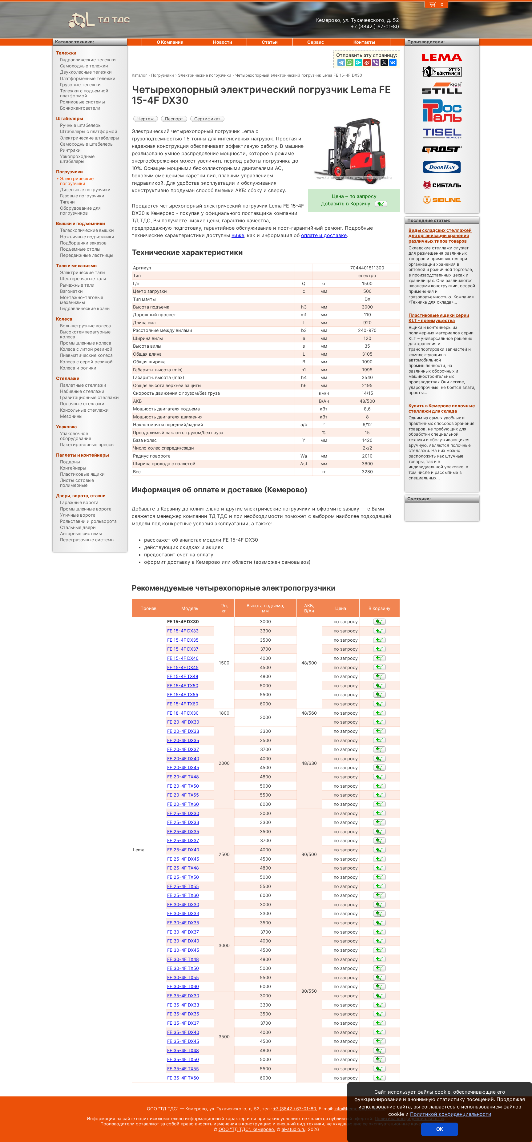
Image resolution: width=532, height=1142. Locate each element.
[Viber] (375, 62)
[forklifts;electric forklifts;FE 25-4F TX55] (379, 886)
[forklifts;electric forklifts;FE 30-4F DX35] (379, 923)
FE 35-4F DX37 (183, 1023)
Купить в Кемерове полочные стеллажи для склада (442, 408)
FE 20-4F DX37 (183, 749)
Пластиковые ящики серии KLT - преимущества (439, 318)
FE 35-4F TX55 (183, 1068)
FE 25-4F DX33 (183, 822)
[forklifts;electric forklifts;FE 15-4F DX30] (381, 204)
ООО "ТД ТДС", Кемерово (246, 1129)
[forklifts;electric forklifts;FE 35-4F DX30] (379, 996)
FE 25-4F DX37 (183, 840)
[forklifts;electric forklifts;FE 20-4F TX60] (379, 804)
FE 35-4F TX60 (183, 1077)
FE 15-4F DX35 (183, 640)
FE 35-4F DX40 (183, 1032)
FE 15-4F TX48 (182, 676)
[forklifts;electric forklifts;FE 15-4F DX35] (379, 640)
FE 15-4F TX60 (182, 703)
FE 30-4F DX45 (183, 950)
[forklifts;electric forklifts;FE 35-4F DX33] (379, 1005)
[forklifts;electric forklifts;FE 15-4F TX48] (379, 676)
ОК (439, 1129)
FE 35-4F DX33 (183, 1004)
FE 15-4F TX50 (182, 685)
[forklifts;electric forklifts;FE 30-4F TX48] (379, 959)
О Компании (170, 42)
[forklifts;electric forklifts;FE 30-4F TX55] (379, 978)
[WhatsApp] (349, 62)
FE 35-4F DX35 (183, 1013)
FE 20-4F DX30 (183, 721)
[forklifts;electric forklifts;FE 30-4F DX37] (379, 932)
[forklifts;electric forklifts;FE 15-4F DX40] (379, 658)
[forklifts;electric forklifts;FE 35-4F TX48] (379, 1050)
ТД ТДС (114, 20)
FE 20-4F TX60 (183, 804)
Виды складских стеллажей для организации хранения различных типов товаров (440, 236)
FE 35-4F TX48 (183, 1050)
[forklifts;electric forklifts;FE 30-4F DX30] (379, 905)
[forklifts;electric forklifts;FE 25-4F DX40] (379, 850)
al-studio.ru (293, 1129)
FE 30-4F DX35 (183, 922)
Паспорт (174, 118)
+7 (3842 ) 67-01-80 (294, 1108)
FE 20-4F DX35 (183, 740)
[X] (384, 62)
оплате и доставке (324, 235)
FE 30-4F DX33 (183, 913)
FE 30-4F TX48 (183, 959)
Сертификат (207, 118)
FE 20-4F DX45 (183, 767)
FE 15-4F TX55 (182, 694)
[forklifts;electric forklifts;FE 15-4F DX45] (379, 667)
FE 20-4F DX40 (183, 758)
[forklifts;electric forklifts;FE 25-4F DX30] (379, 813)
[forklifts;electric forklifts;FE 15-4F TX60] (379, 704)
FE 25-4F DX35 (183, 831)
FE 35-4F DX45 (183, 1041)
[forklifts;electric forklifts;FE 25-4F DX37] (379, 840)
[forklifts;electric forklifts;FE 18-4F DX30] (379, 713)
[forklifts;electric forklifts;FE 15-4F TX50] (379, 686)
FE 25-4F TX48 (183, 867)
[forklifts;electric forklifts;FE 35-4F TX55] (379, 1069)
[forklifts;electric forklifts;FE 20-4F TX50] (379, 786)
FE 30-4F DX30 (183, 904)
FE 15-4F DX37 (182, 649)
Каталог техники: (74, 41)
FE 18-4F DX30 (183, 713)
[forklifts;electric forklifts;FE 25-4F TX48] (379, 868)
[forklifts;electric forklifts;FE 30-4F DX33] (379, 913)
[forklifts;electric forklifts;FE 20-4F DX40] (379, 759)
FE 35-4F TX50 (183, 1059)
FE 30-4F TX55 (183, 977)
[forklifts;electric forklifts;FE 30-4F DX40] (379, 941)
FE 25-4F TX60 (183, 895)
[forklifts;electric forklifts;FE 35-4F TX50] (379, 1059)
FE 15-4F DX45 (183, 667)
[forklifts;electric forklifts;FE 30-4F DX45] (379, 950)
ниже (238, 235)
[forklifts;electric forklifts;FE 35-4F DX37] (379, 1023)
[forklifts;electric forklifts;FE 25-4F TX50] (379, 877)
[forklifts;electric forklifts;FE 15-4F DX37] (379, 649)
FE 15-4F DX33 (183, 630)
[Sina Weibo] (367, 62)
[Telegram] (341, 62)
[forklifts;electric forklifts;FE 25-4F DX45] (379, 859)
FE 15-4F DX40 (183, 658)
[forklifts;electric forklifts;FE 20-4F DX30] (379, 722)
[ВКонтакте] (393, 62)
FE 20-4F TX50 (183, 786)
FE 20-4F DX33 (183, 731)
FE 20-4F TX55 (183, 794)
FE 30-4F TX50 (183, 968)
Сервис (315, 42)
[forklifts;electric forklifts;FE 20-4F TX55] (379, 795)
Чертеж (145, 118)
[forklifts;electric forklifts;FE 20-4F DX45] (379, 768)
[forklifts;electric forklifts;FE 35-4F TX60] (379, 1078)
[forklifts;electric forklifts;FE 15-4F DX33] (379, 631)
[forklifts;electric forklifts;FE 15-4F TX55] (379, 695)
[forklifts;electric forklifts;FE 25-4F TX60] (379, 895)
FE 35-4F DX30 (183, 995)
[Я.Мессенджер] (358, 62)
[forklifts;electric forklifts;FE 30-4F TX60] (379, 986)
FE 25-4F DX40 (183, 849)
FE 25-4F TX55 (183, 886)
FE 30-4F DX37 (183, 931)
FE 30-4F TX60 (183, 986)
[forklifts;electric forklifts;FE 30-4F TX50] (379, 968)
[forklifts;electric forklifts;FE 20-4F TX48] (379, 777)
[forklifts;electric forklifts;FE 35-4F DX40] (379, 1032)
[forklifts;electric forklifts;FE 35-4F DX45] (379, 1041)
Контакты (364, 42)
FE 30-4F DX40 (183, 940)
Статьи (270, 42)
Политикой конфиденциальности (450, 1114)
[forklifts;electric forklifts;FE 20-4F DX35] (379, 740)
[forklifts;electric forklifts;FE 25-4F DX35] (379, 832)
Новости (222, 42)
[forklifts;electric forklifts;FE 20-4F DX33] (379, 731)
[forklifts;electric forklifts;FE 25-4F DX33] (379, 822)
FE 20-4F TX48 (183, 776)
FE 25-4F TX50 (183, 877)
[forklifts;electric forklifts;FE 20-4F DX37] (379, 749)
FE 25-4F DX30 (183, 813)
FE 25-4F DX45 (183, 859)
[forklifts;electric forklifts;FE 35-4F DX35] (379, 1014)
